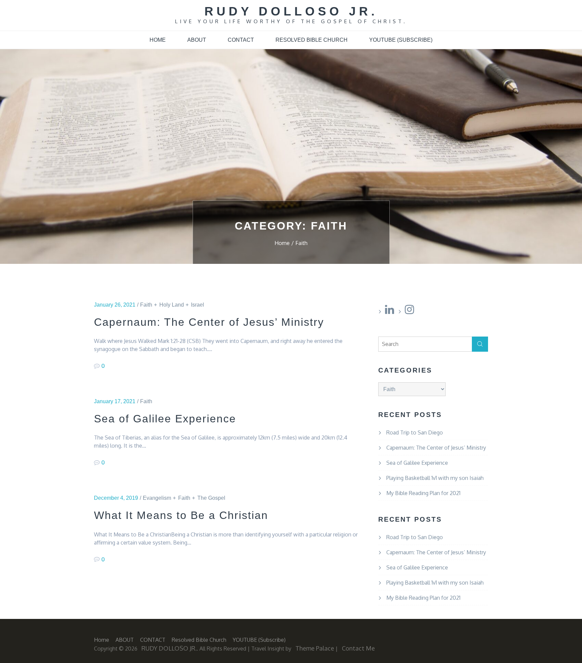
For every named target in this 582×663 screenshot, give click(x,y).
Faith (146, 305)
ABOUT (196, 40)
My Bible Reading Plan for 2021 (423, 493)
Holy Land (171, 305)
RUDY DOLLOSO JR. (291, 11)
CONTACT (241, 40)
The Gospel (211, 498)
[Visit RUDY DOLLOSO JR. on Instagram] (409, 311)
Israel (197, 305)
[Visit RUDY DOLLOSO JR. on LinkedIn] (389, 311)
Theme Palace (314, 648)
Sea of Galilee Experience (165, 419)
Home (158, 40)
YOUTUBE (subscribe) (400, 40)
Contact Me (358, 648)
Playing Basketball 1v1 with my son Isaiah (435, 478)
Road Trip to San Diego (414, 432)
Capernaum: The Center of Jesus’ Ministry (209, 322)
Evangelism (157, 498)
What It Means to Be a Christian (181, 515)
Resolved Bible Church (312, 40)
